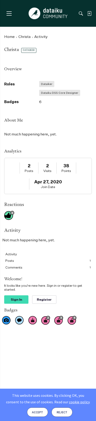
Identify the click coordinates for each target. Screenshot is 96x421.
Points (66, 171)
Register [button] (44, 299)
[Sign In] (89, 13)
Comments (48, 267)
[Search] (81, 13)
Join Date (48, 187)
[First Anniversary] (32, 320)
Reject (62, 412)
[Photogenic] (6, 320)
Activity (11, 254)
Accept (37, 412)
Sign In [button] (16, 299)
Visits (47, 171)
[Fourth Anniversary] (72, 320)
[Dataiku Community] (48, 13)
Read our (71, 402)
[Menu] (9, 13)
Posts (29, 171)
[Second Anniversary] (45, 320)
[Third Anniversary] (58, 320)
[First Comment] (19, 320)
